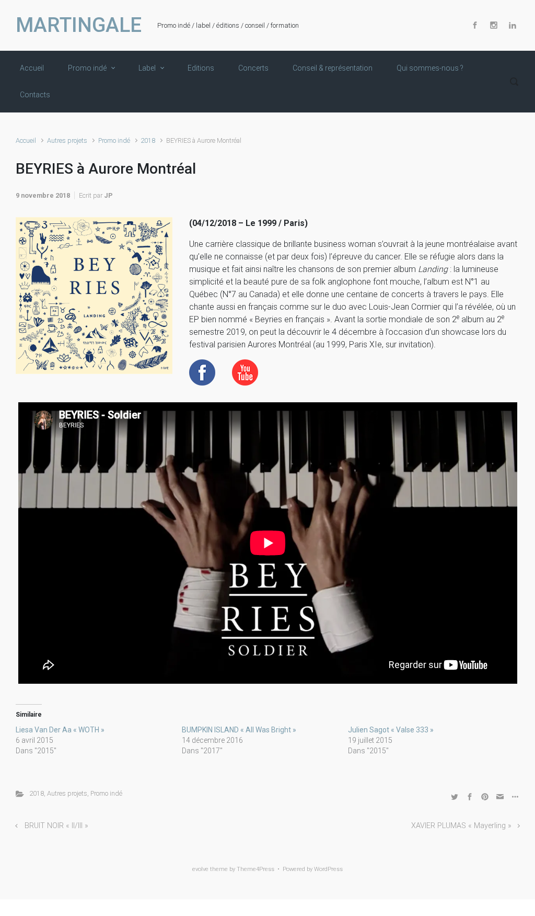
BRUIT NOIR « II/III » (56, 825)
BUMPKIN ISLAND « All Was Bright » (239, 730)
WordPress (328, 869)
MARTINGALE (79, 25)
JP (108, 195)
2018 (148, 140)
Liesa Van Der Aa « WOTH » (60, 730)
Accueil (26, 140)
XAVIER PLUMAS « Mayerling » (461, 825)
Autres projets (67, 140)
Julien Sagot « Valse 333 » (391, 730)
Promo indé (114, 140)
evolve (200, 869)
